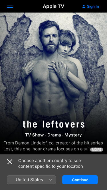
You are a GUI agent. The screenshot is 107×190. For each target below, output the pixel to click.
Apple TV (53, 6)
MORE (96, 150)
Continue (80, 179)
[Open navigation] (13, 6)
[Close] (9, 161)
